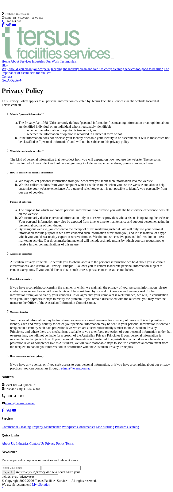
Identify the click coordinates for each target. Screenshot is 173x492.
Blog (5, 65)
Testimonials (68, 61)
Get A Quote (10, 80)
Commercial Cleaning (16, 427)
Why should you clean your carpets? (26, 69)
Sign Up (8, 472)
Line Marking (105, 427)
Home (6, 61)
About (15, 61)
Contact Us (36, 443)
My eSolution (41, 484)
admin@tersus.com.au (76, 368)
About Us (8, 443)
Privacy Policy (55, 443)
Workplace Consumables (78, 427)
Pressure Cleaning (127, 427)
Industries (38, 61)
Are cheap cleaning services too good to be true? (130, 69)
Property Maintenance (46, 427)
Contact (7, 76)
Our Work (52, 61)
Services (25, 61)
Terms (69, 443)
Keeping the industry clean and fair (74, 69)
